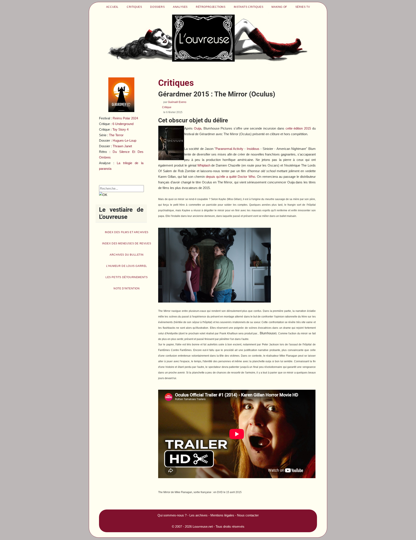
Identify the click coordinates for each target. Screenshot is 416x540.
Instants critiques (248, 6)
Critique (166, 107)
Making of (279, 6)
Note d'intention (127, 288)
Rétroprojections (211, 6)
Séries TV (302, 6)
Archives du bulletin (126, 254)
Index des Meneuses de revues (126, 243)
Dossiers (157, 6)
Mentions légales (222, 515)
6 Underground (122, 124)
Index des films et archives (126, 232)
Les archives (198, 515)
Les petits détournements (127, 277)
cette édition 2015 (298, 128)
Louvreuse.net (203, 526)
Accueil (112, 6)
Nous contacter (248, 515)
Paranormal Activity (229, 149)
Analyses (180, 6)
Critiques (134, 6)
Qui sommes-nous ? (172, 515)
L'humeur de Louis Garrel (126, 266)
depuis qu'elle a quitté (230, 176)
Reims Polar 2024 (125, 118)
